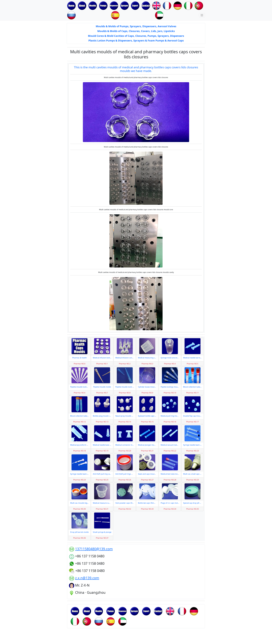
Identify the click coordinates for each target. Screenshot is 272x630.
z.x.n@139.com (87, 578)
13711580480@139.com (94, 549)
